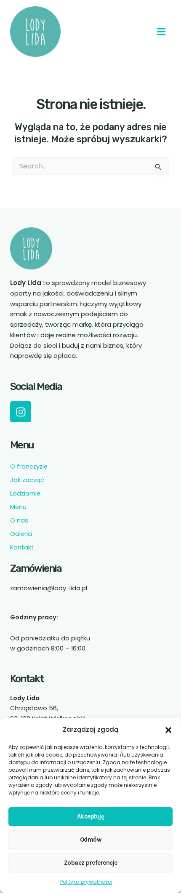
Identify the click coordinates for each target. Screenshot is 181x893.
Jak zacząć (27, 480)
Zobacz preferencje (90, 862)
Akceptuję (90, 816)
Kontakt (22, 547)
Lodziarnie (25, 493)
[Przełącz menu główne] (161, 31)
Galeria (21, 534)
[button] (168, 730)
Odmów (90, 839)
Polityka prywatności (86, 881)
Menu (18, 507)
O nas (19, 520)
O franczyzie (29, 466)
